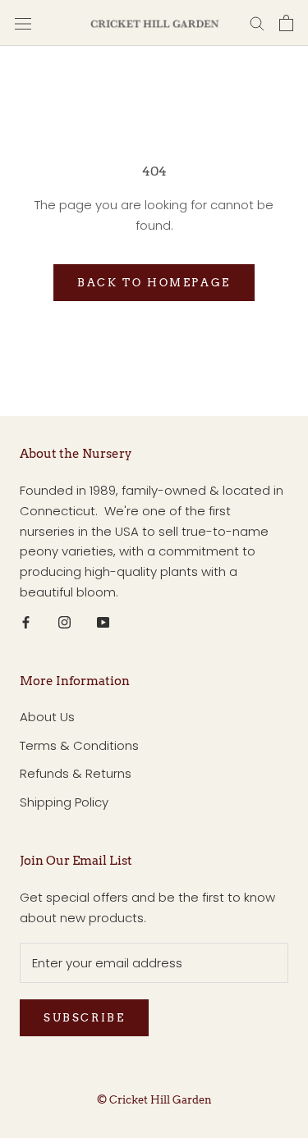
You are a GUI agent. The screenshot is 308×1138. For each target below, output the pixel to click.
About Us (47, 716)
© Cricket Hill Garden (154, 1100)
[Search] (257, 23)
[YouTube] (103, 622)
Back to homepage (154, 283)
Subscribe (84, 1018)
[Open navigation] (23, 23)
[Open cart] (286, 23)
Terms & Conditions (79, 745)
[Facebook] (26, 622)
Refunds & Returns (75, 773)
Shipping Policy (64, 802)
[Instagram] (64, 622)
